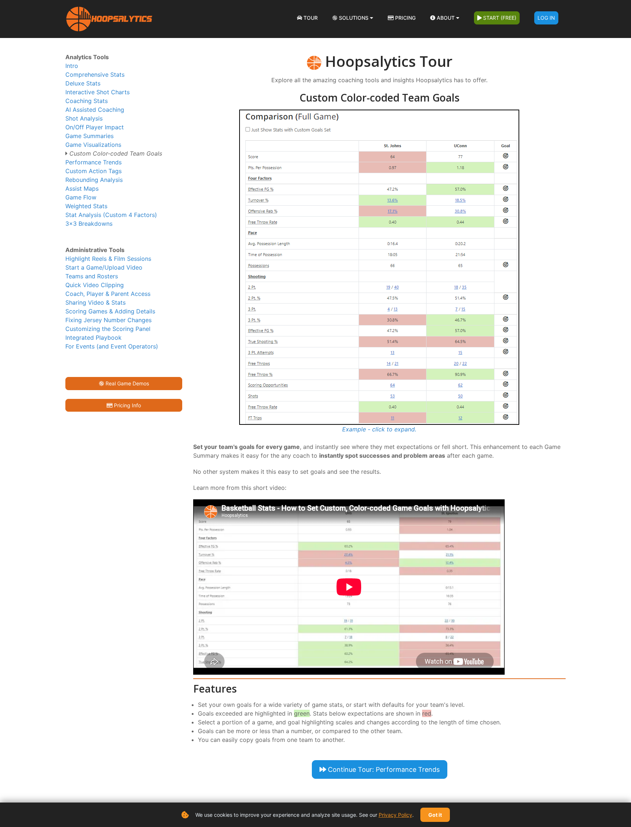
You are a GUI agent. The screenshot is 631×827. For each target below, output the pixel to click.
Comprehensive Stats (95, 74)
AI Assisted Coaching (94, 109)
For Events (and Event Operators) (111, 346)
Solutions (353, 18)
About (445, 18)
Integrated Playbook (93, 337)
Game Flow (80, 197)
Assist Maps (82, 188)
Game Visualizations (93, 144)
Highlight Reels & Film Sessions (108, 258)
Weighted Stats (86, 206)
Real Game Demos (126, 383)
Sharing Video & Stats (95, 302)
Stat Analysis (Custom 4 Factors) (111, 214)
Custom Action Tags (93, 171)
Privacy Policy (395, 815)
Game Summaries (89, 136)
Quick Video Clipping (94, 285)
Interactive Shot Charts (97, 92)
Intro (71, 65)
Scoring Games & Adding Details (110, 311)
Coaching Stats (86, 100)
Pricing (405, 18)
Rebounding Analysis (94, 179)
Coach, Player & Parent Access (107, 293)
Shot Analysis (84, 118)
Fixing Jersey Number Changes (108, 320)
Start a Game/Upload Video (103, 267)
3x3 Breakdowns (88, 223)
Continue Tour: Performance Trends (383, 769)
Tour (310, 18)
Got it (435, 815)
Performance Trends (93, 162)
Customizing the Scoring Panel (107, 328)
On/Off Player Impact (94, 127)
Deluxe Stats (82, 83)
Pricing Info (126, 405)
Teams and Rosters (91, 276)
